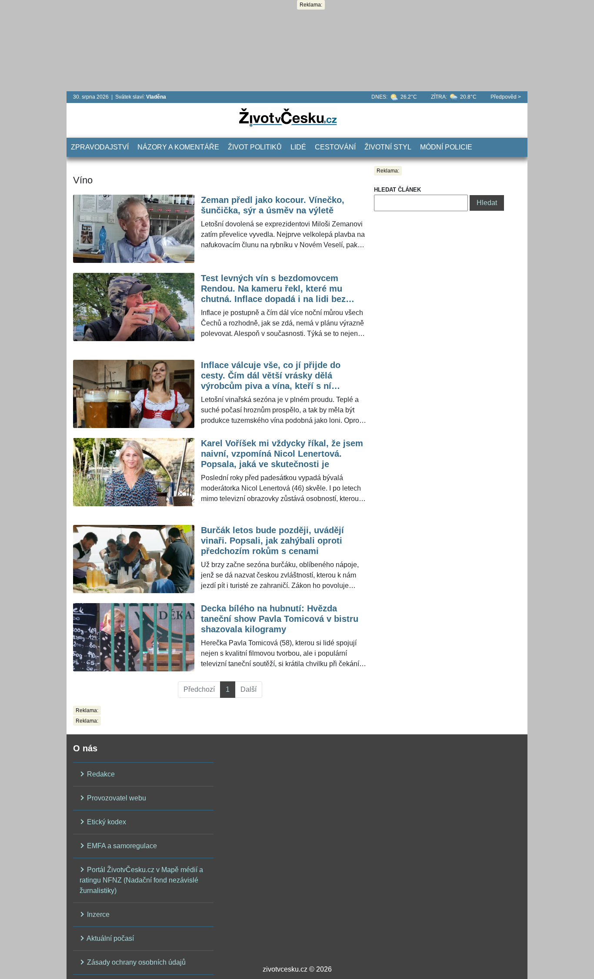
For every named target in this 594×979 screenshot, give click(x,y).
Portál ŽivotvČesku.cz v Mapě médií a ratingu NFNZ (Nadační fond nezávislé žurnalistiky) (141, 880)
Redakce (100, 774)
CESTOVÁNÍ (335, 147)
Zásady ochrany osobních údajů (135, 962)
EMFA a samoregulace (121, 846)
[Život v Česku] (287, 117)
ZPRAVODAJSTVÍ (100, 147)
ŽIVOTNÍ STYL (387, 147)
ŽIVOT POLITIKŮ (255, 147)
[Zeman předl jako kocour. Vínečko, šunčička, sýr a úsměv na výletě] (133, 229)
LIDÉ (298, 147)
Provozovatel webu (115, 798)
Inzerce (97, 914)
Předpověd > (506, 97)
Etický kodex (105, 822)
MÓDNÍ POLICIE (446, 147)
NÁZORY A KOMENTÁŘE (178, 147)
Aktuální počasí (109, 938)
